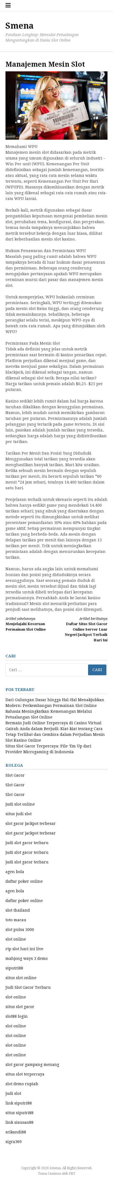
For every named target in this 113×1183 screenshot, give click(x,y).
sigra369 (13, 1141)
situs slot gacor (19, 1006)
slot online (15, 939)
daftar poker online (24, 881)
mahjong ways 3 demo (26, 958)
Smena (19, 26)
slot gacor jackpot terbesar (30, 823)
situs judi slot (18, 814)
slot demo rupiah (21, 1084)
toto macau (15, 920)
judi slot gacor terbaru (27, 843)
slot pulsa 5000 (19, 929)
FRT (72, 1174)
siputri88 (14, 968)
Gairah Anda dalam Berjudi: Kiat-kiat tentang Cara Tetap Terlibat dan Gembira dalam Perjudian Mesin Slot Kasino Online (55, 734)
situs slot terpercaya (24, 1074)
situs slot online (20, 978)
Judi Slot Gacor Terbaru (28, 987)
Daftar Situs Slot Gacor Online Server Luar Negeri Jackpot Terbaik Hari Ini (86, 629)
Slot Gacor (15, 775)
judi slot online (20, 804)
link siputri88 (18, 1103)
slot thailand (17, 910)
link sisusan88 (19, 1122)
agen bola (14, 871)
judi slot (13, 1093)
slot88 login (16, 1016)
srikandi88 (15, 1132)
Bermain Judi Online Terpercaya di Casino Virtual (53, 723)
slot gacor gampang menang (32, 1064)
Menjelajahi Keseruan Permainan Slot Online (25, 624)
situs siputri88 (19, 1113)
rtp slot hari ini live (24, 949)
